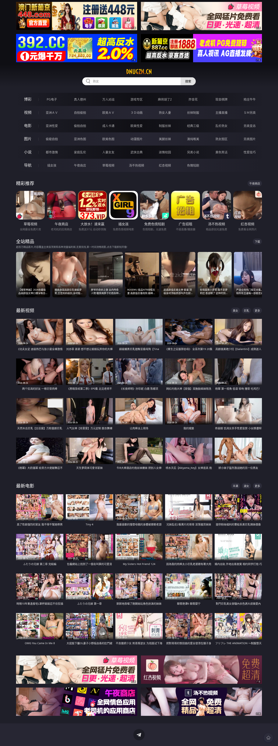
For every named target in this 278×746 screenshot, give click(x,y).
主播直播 (221, 113)
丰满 (235, 486)
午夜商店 (80, 165)
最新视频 (25, 310)
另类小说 (193, 152)
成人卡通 (108, 126)
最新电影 (25, 486)
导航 (28, 165)
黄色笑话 (221, 152)
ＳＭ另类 (250, 113)
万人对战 (108, 99)
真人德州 (80, 99)
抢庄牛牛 (250, 99)
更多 (257, 310)
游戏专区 (136, 99)
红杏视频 (165, 165)
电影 (28, 125)
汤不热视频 (136, 165)
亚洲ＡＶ (52, 113)
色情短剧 (193, 165)
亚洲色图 (80, 139)
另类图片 (250, 139)
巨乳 (246, 310)
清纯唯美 (193, 139)
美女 (235, 310)
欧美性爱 (136, 126)
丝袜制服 (193, 113)
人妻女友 (108, 152)
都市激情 (52, 152)
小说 (28, 152)
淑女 (246, 486)
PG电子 (52, 99)
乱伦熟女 (221, 126)
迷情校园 (165, 152)
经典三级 (193, 126)
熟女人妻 (165, 113)
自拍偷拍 (80, 113)
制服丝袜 (165, 126)
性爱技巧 (250, 152)
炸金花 (193, 99)
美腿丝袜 (165, 139)
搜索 (188, 81)
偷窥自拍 (52, 139)
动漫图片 (136, 139)
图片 (28, 138)
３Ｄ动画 (136, 113)
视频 (28, 112)
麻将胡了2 (165, 99)
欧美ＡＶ (108, 113)
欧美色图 (108, 139)
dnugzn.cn (139, 71)
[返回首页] (268, 737)
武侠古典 (136, 152)
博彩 (28, 99)
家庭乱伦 (80, 152)
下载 (257, 241)
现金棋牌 (221, 99)
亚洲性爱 (52, 126)
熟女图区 (221, 139)
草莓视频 (108, 165)
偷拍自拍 (80, 126)
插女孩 (51, 165)
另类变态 (250, 126)
